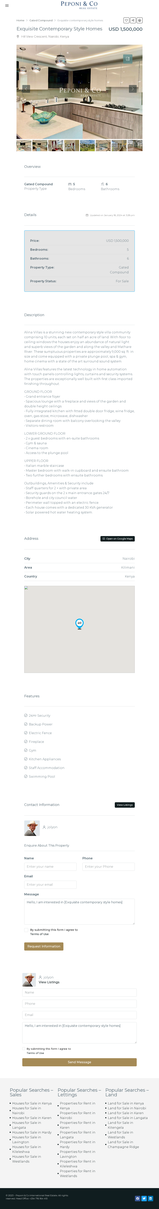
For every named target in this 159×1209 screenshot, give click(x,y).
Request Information (43, 946)
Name (29, 858)
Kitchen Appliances (45, 759)
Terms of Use (39, 934)
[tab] (127, 59)
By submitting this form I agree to (54, 932)
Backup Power (41, 724)
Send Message (79, 1062)
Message (31, 894)
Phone (87, 858)
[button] (79, 624)
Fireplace (36, 742)
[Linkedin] (150, 1198)
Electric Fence (40, 733)
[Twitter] (144, 1198)
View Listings (125, 804)
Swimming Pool (42, 776)
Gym (32, 750)
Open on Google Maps (119, 538)
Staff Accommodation (47, 768)
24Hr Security (39, 715)
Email (28, 876)
